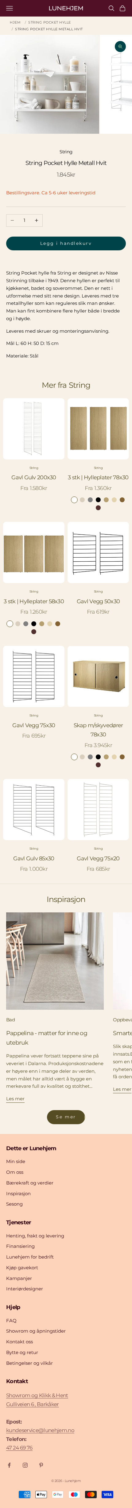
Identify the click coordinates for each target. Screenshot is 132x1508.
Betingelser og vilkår (29, 1363)
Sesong (14, 1204)
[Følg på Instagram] (25, 1465)
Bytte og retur (22, 1352)
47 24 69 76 (19, 1448)
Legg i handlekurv (66, 243)
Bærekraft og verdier (29, 1183)
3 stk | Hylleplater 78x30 (98, 477)
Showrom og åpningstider (36, 1331)
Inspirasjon (18, 1193)
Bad (10, 1020)
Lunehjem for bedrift (30, 1257)
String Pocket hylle (49, 22)
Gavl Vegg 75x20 (98, 858)
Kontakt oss (19, 1342)
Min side (15, 1161)
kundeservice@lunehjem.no (40, 1430)
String (66, 152)
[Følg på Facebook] (9, 1465)
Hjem (15, 22)
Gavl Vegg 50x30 (98, 601)
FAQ (11, 1320)
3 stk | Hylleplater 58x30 (34, 601)
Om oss (14, 1172)
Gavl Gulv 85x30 (33, 858)
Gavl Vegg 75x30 (33, 725)
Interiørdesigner (24, 1289)
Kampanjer (19, 1278)
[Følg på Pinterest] (41, 1465)
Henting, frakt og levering (35, 1236)
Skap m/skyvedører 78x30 (98, 730)
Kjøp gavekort (22, 1267)
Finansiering (20, 1246)
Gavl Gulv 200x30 (33, 477)
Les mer (15, 1099)
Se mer (66, 1117)
